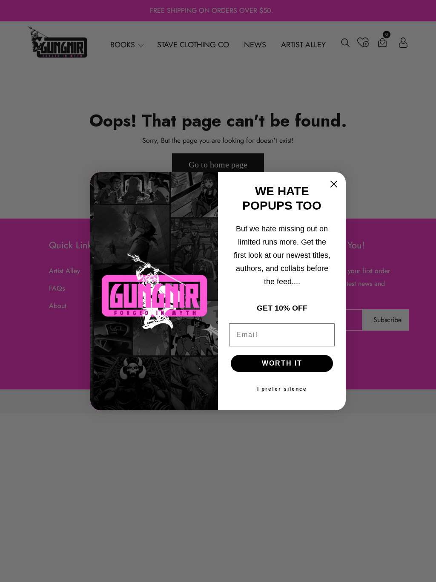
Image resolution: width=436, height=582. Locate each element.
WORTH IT (282, 363)
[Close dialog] (333, 184)
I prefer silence (282, 389)
